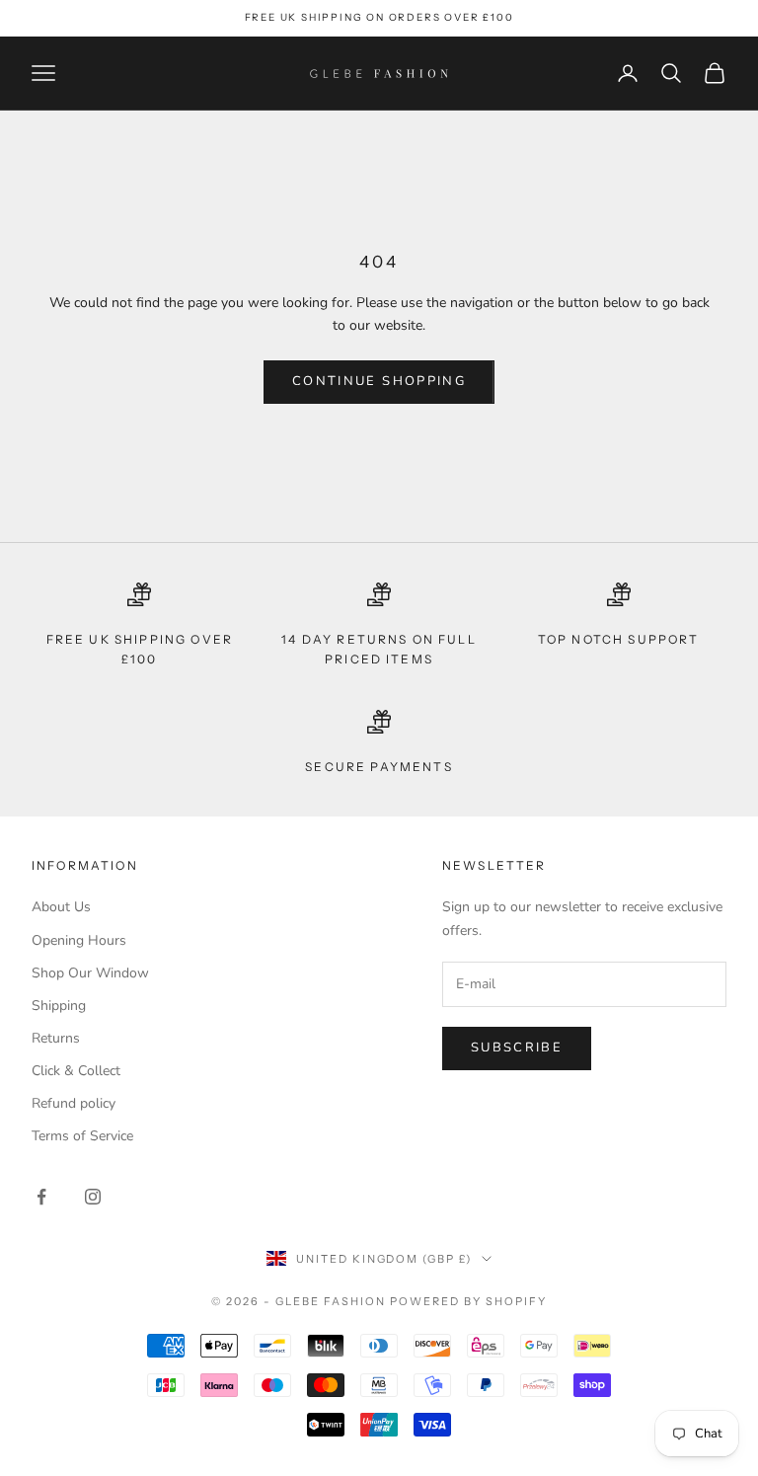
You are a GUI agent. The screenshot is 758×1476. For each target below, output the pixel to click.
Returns (56, 1038)
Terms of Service (82, 1135)
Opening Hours (79, 940)
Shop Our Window (90, 973)
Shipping (59, 1005)
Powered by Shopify (468, 1301)
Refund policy (73, 1103)
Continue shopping (379, 381)
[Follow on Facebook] (41, 1196)
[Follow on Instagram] (93, 1196)
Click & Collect (76, 1070)
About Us (61, 906)
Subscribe (517, 1047)
